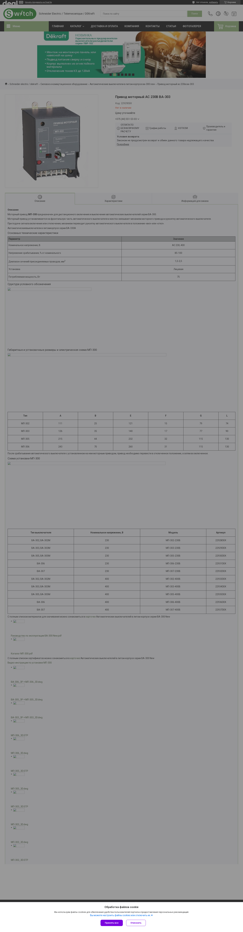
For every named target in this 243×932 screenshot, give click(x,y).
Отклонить (136, 923)
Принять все (112, 923)
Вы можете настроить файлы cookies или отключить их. (120, 915)
